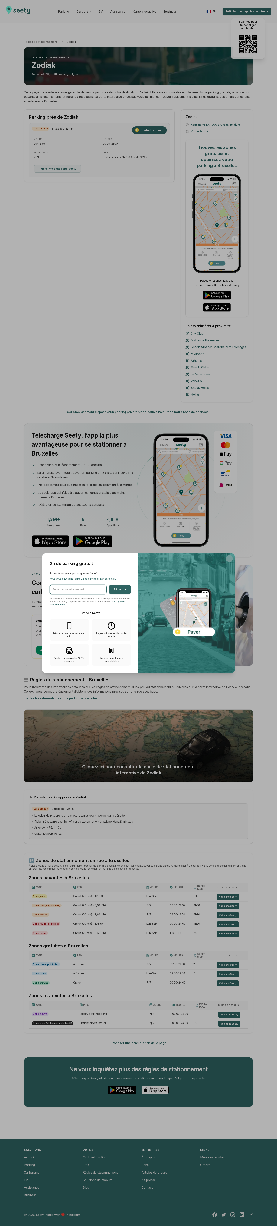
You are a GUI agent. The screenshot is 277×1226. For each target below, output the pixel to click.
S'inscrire (119, 589)
